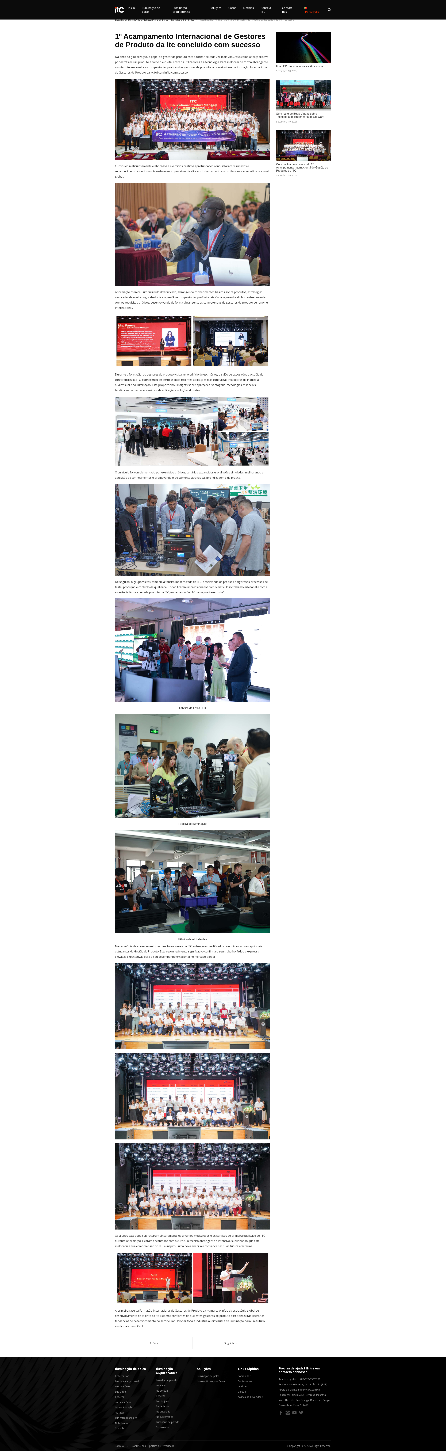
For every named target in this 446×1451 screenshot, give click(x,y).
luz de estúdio (123, 1402)
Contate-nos (245, 1381)
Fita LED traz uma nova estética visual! (300, 66)
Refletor (119, 1397)
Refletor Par (122, 1376)
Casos (232, 8)
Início (131, 8)
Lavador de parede (166, 1380)
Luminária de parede (167, 1422)
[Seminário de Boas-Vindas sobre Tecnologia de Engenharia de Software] (303, 95)
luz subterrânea (164, 1416)
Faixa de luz (162, 1406)
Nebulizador (122, 1423)
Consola (119, 1428)
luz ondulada (163, 1411)
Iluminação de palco (130, 1369)
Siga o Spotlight (124, 1407)
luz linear (161, 1385)
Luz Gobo (120, 1391)
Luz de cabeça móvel (127, 1381)
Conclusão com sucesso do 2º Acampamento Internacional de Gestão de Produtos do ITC (302, 167)
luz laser (119, 1412)
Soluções (215, 8)
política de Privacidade (250, 1397)
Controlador (163, 1427)
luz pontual (162, 1390)
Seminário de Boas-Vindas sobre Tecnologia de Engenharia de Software (300, 115)
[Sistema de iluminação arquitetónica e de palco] (119, 10)
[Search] (327, 9)
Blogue (242, 1391)
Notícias (248, 8)
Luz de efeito (122, 1386)
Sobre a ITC (244, 1376)
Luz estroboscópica (126, 1417)
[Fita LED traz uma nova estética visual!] (303, 47)
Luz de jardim (163, 1401)
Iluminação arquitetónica (181, 10)
